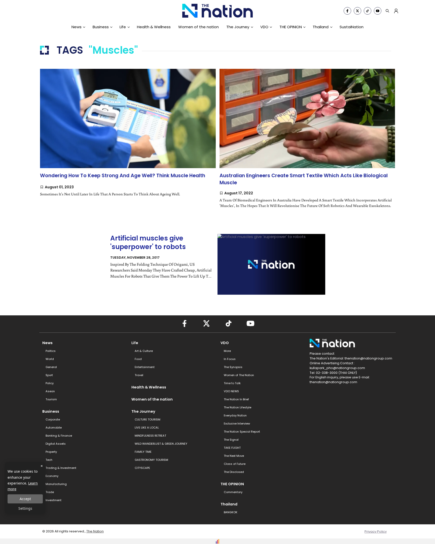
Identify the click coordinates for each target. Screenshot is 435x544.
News (76, 26)
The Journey (237, 26)
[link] (128, 140)
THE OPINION (290, 26)
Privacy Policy (376, 531)
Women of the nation (198, 26)
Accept (25, 498)
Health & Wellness (154, 26)
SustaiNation (352, 26)
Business (101, 26)
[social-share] (347, 11)
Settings (25, 508)
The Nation (95, 531)
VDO (264, 26)
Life (123, 26)
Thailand (321, 26)
